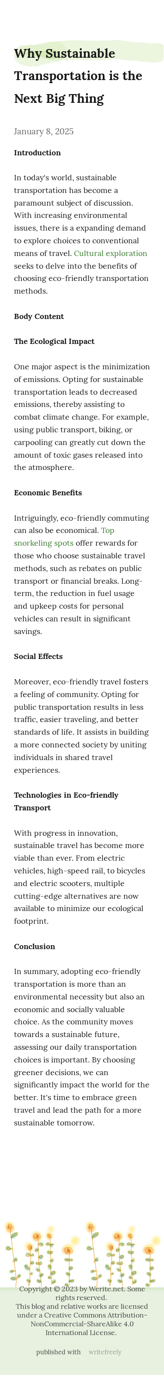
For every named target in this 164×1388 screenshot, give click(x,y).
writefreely (105, 1352)
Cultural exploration (110, 253)
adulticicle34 (24, 14)
